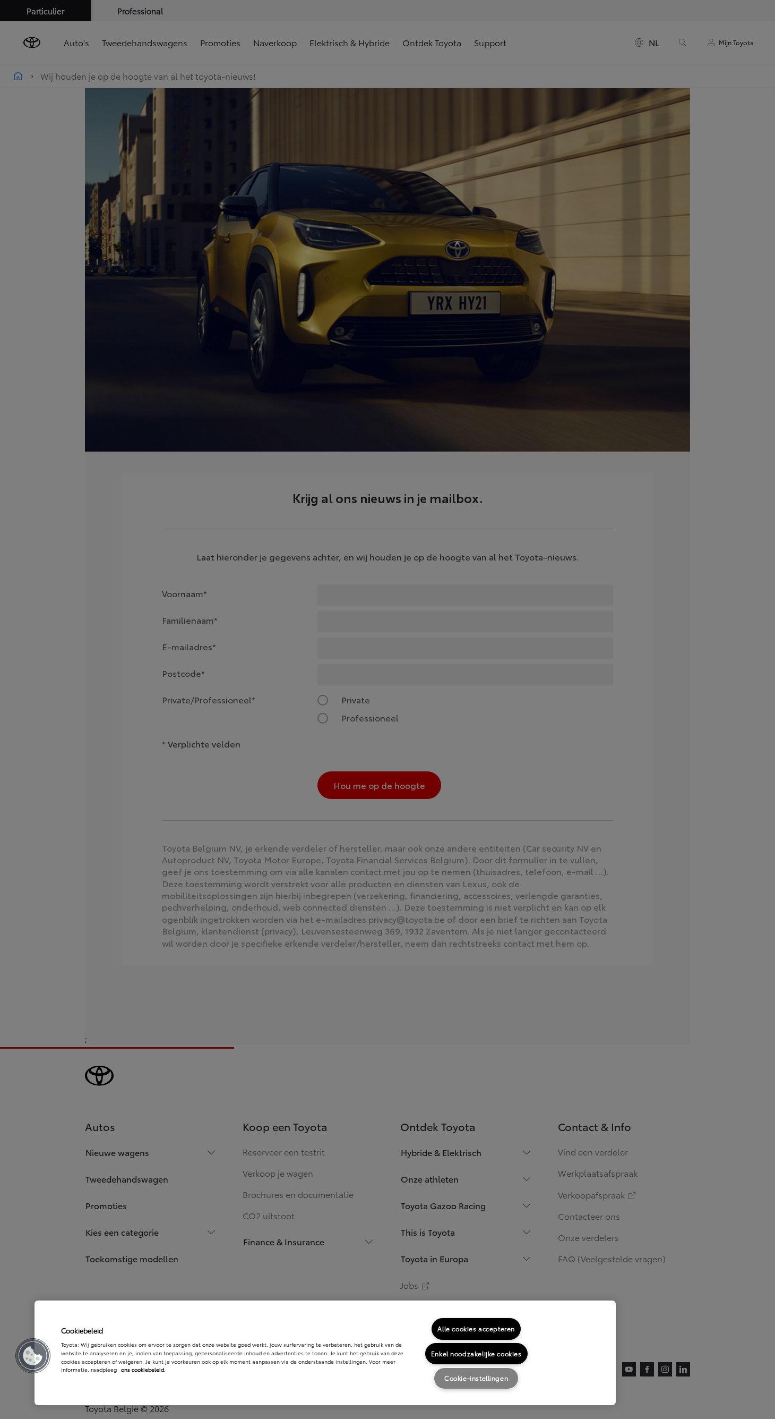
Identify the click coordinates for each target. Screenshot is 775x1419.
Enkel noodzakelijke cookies (476, 1353)
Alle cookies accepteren (475, 1328)
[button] (33, 1356)
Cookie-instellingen (476, 1377)
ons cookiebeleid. (143, 1369)
